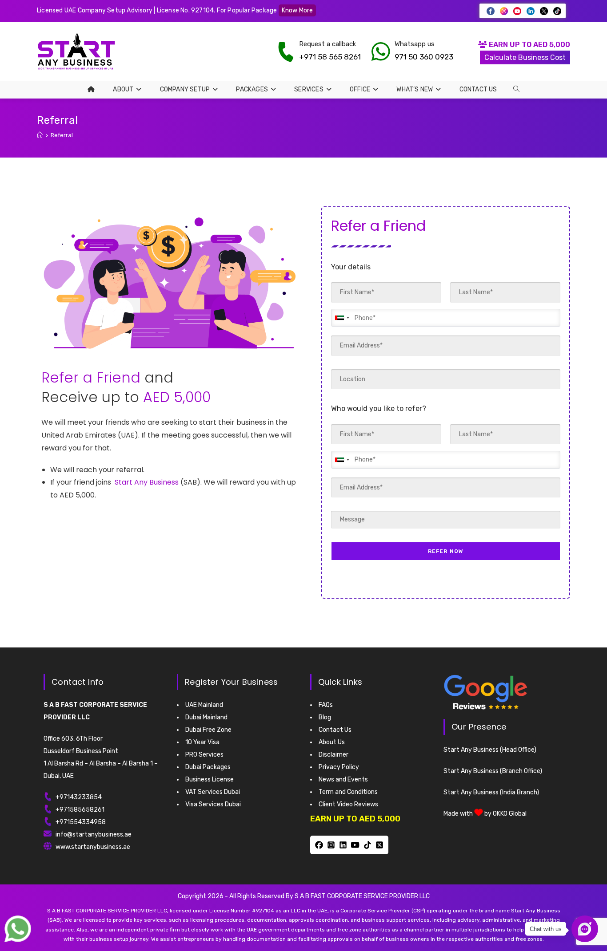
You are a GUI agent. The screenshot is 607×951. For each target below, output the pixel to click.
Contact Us (335, 730)
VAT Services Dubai (212, 792)
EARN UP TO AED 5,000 (528, 44)
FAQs (326, 705)
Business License (209, 779)
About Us (332, 742)
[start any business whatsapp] (380, 51)
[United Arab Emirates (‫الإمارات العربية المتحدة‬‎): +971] (341, 317)
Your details (351, 267)
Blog (325, 717)
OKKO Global (510, 813)
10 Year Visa (202, 742)
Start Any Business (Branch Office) (492, 771)
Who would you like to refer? (378, 408)
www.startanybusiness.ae (93, 847)
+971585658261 (80, 809)
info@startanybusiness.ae (94, 834)
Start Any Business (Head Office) (489, 750)
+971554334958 (81, 822)
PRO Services (204, 754)
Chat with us (546, 929)
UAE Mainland (204, 705)
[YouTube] (355, 845)
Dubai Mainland (206, 717)
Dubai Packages (208, 767)
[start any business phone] (286, 51)
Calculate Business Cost (525, 57)
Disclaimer (333, 754)
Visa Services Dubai (213, 804)
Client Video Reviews (348, 804)
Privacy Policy (339, 767)
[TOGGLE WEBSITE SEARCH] (516, 89)
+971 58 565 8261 (330, 56)
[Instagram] (331, 845)
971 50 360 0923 (424, 56)
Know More (297, 10)
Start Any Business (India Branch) (491, 792)
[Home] (40, 135)
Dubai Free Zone (208, 730)
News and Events (343, 779)
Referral (62, 135)
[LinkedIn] (343, 845)
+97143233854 (79, 797)
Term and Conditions (348, 792)
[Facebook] (319, 845)
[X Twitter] (379, 845)
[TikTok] (367, 845)
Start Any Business (147, 482)
